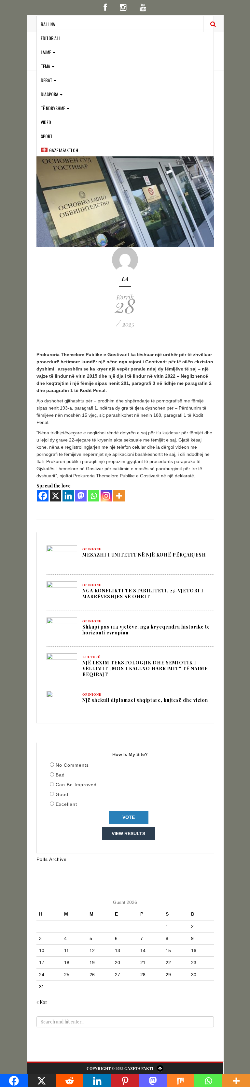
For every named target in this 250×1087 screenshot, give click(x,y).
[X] (55, 495)
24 (41, 974)
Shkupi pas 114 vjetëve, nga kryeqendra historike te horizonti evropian (146, 630)
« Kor (42, 1002)
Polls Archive (51, 859)
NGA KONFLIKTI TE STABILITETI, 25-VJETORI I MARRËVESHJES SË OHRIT (142, 593)
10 (41, 950)
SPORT (46, 136)
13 (117, 950)
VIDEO (46, 122)
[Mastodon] (81, 495)
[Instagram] (106, 495)
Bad (60, 774)
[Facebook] (43, 495)
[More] (119, 495)
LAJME (46, 52)
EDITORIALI (50, 38)
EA (125, 278)
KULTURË (91, 657)
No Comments (72, 765)
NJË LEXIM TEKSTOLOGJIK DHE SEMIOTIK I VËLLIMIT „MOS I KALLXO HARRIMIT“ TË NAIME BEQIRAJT (145, 668)
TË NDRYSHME (53, 108)
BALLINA (48, 24)
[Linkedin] (68, 495)
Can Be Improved (76, 784)
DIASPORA (50, 94)
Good (62, 794)
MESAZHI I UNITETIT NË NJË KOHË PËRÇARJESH (144, 555)
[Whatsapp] (93, 495)
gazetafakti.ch (63, 150)
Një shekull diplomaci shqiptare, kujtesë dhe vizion (145, 700)
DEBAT (47, 80)
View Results (128, 833)
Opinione (92, 549)
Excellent (66, 804)
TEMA (46, 66)
